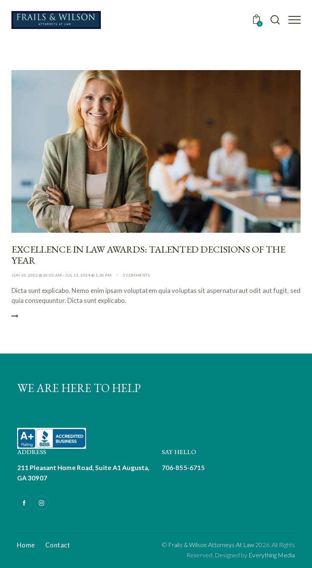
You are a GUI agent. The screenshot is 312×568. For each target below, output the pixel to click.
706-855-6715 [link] (183, 468)
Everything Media (271, 554)
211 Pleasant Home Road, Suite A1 (69, 468)
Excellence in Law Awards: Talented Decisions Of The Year (148, 254)
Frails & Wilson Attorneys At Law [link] (211, 544)
